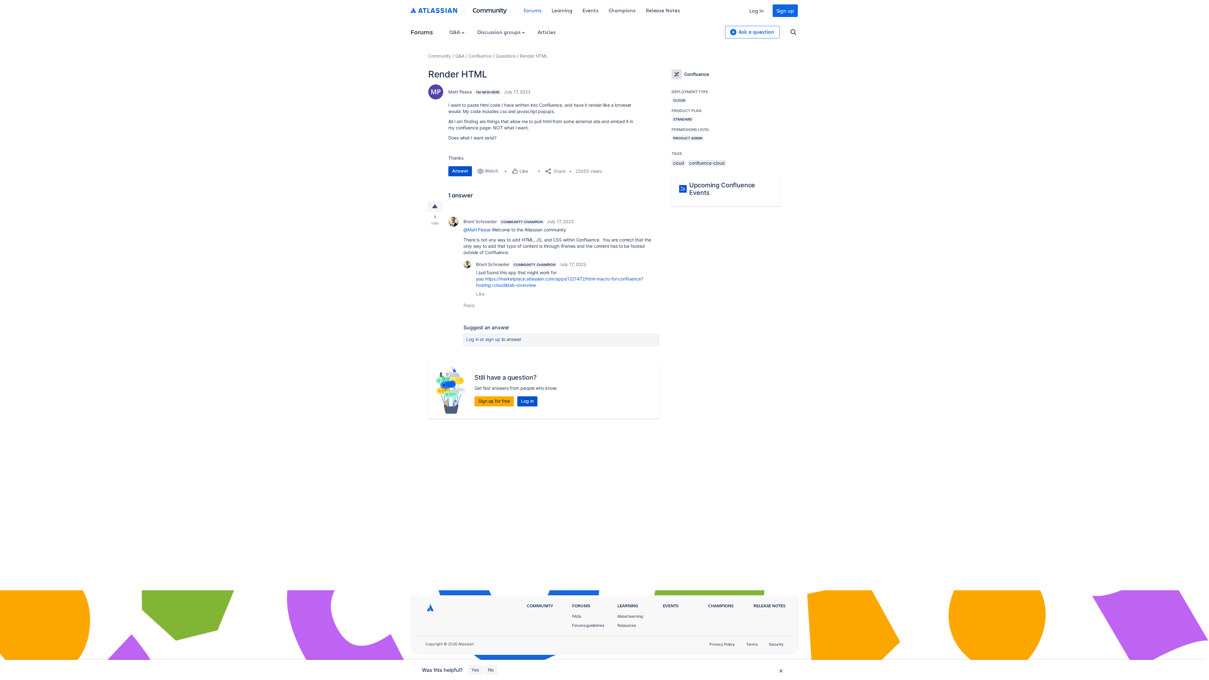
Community (490, 9)
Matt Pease (460, 91)
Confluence (479, 56)
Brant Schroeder (480, 221)
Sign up (785, 10)
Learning (562, 10)
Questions (506, 56)
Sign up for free (494, 401)
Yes (475, 669)
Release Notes (663, 10)
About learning (630, 616)
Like (480, 294)
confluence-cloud (707, 163)
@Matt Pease (477, 229)
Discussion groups (499, 32)
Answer (460, 170)
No (491, 669)
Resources (626, 625)
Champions (622, 10)
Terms (752, 644)
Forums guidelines (588, 625)
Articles (546, 32)
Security (776, 644)
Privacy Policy (722, 644)
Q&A (455, 32)
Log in (756, 10)
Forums (533, 10)
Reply (469, 305)
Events (590, 10)
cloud (678, 163)
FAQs (576, 616)
